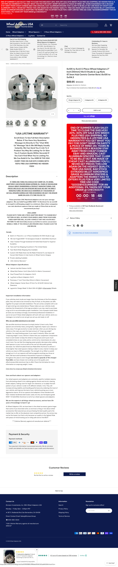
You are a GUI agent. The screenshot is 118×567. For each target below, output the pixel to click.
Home (8, 32)
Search (61, 505)
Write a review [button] (74, 474)
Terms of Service (64, 516)
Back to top (59, 491)
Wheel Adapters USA (15, 541)
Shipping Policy (64, 512)
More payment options (89, 121)
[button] (111, 25)
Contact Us (41, 36)
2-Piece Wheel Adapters (15, 36)
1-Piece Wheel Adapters (53, 32)
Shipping (69, 85)
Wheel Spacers (34, 32)
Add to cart (97, 110)
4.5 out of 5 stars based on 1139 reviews (63, 555)
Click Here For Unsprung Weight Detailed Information (24, 369)
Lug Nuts (31, 36)
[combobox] (68, 25)
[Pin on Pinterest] (82, 226)
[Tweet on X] (74, 226)
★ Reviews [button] (116, 285)
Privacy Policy (63, 509)
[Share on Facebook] (78, 226)
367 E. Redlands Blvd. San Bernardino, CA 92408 (23, 512)
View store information (76, 210)
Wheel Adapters (18, 32)
